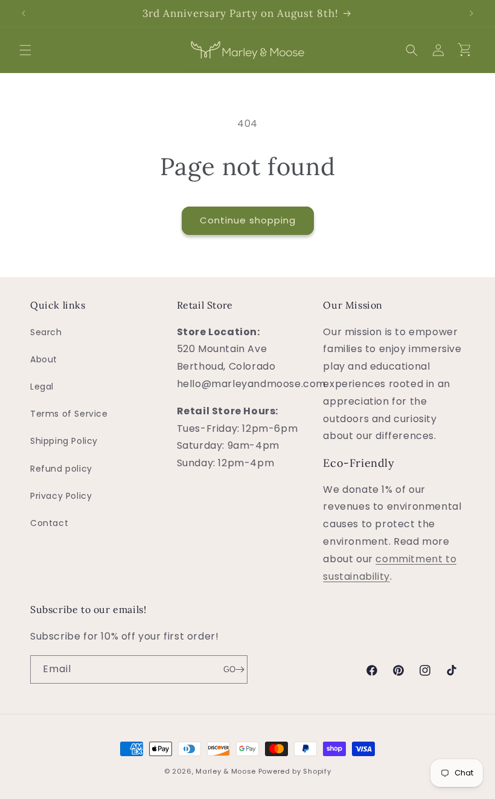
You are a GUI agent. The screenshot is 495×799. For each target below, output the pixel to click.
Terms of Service (69, 414)
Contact (49, 523)
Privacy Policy (61, 496)
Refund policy (61, 469)
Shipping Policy (64, 441)
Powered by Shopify (294, 771)
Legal (42, 386)
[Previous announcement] (23, 13)
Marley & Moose (226, 771)
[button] (25, 50)
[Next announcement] (471, 13)
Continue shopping (248, 220)
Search (46, 332)
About (43, 359)
